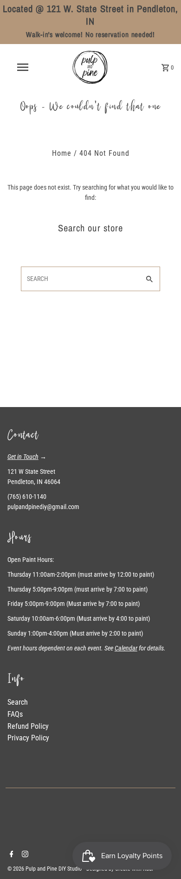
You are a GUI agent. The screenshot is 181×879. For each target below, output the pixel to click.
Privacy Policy (28, 737)
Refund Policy (28, 726)
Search (17, 702)
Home (61, 153)
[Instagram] (23, 855)
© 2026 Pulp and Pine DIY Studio (45, 869)
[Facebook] (10, 855)
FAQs (15, 714)
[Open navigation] (22, 67)
